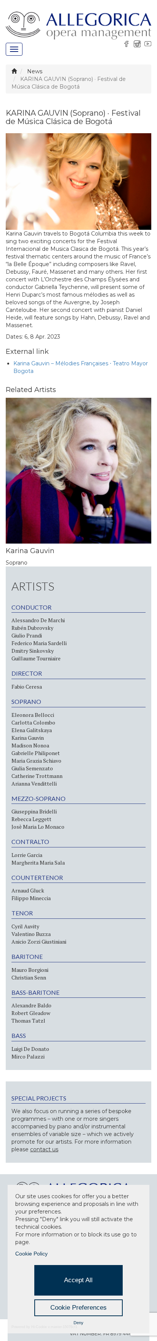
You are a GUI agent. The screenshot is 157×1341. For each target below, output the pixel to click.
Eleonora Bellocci (32, 714)
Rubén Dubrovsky (32, 627)
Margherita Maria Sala (38, 862)
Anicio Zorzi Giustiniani (38, 941)
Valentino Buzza (31, 934)
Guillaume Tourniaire (36, 658)
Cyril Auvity (25, 926)
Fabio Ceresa (26, 686)
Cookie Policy (31, 1254)
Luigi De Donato (30, 1048)
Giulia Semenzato (32, 768)
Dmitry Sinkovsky (32, 650)
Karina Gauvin (27, 737)
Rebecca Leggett (31, 819)
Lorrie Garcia (26, 854)
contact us (44, 1149)
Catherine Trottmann (36, 775)
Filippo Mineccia (31, 898)
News (34, 71)
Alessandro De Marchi (38, 620)
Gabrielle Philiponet (35, 753)
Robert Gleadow (30, 1013)
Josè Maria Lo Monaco (37, 826)
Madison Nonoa (30, 745)
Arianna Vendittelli (34, 783)
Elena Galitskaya (31, 730)
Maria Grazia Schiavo (36, 760)
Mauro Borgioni (29, 969)
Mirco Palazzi (28, 1056)
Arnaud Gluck (27, 890)
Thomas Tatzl (28, 1020)
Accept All (78, 1280)
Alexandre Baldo (31, 1005)
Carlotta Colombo (33, 722)
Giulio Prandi (26, 635)
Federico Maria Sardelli (39, 643)
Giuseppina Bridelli (34, 811)
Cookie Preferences (78, 1307)
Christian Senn (28, 977)
